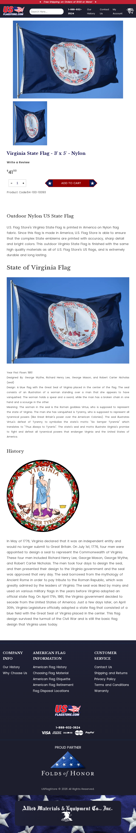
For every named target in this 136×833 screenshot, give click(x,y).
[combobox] (47, 11)
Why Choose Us (15, 673)
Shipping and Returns (111, 673)
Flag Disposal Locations (51, 691)
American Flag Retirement (53, 685)
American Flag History (50, 667)
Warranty (101, 691)
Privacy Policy (105, 679)
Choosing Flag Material (51, 673)
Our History (91, 11)
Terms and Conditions (111, 685)
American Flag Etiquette (51, 679)
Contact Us (104, 11)
